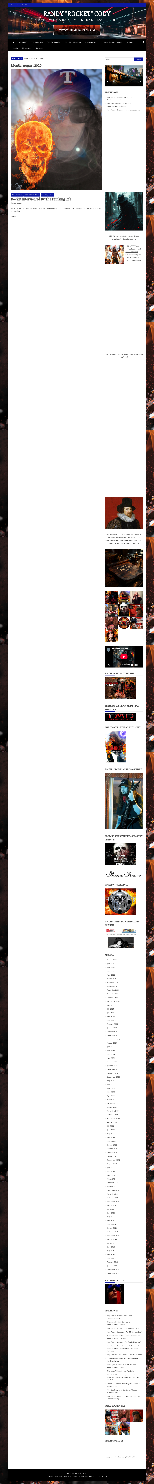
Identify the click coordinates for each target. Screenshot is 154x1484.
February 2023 (112, 1103)
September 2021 (113, 1160)
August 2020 (112, 1205)
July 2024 (110, 1047)
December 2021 (113, 1149)
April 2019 (111, 1254)
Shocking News (47, 195)
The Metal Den (37, 42)
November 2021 (113, 1152)
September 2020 (113, 1202)
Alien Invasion (17, 195)
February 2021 (112, 1183)
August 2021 (112, 1164)
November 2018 (113, 1273)
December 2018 (113, 1269)
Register (129, 42)
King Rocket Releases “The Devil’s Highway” (124, 1342)
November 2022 (113, 1111)
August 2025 (112, 1005)
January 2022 (112, 1145)
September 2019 (113, 1235)
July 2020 (110, 1209)
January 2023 (112, 1107)
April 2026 (111, 975)
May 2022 (111, 1134)
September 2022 (113, 1118)
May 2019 (111, 1251)
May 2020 (111, 1217)
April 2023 (111, 1096)
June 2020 (111, 1213)
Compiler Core (90, 42)
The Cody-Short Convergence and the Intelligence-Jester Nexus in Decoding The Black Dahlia (123, 1377)
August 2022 (112, 1122)
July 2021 (110, 1168)
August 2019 (112, 1239)
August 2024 (112, 1043)
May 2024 (111, 1054)
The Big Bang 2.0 (53, 42)
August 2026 (112, 960)
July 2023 (110, 1084)
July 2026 (110, 964)
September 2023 (113, 1077)
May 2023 (111, 1092)
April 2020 (111, 1220)
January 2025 (112, 1028)
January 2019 (112, 1266)
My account (26, 48)
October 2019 (112, 1232)
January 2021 (112, 1186)
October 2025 (112, 998)
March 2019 (111, 1258)
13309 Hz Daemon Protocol (111, 42)
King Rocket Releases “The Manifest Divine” (123, 110)
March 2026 (111, 979)
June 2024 (111, 1050)
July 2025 (110, 1009)
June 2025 (111, 1013)
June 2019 (111, 1247)
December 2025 (113, 990)
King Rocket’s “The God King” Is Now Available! (124, 1355)
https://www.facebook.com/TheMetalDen (121, 1457)
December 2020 (113, 1190)
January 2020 (112, 1228)
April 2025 (111, 1016)
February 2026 (112, 982)
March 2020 (111, 1224)
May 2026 (111, 971)
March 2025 (111, 1020)
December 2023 (113, 1069)
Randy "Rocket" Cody (77, 14)
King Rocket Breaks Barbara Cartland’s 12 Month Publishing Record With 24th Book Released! (123, 1348)
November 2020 (113, 1194)
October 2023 (112, 1073)
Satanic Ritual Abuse (32, 195)
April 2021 (111, 1175)
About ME (23, 42)
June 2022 (111, 1130)
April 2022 (111, 1137)
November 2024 (113, 1035)
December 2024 (113, 1032)
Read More (13, 217)
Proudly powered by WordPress (59, 1476)
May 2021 (111, 1171)
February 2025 (112, 1024)
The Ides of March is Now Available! (120, 1371)
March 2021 (111, 1179)
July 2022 (110, 1126)
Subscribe (39, 48)
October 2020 (112, 1198)
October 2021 (112, 1156)
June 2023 (111, 1088)
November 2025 (113, 994)
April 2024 (111, 1058)
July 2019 (110, 1243)
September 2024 (113, 1039)
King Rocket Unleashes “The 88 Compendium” (124, 1332)
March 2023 (111, 1100)
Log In (15, 48)
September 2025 (113, 1001)
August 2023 (112, 1081)
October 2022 (112, 1115)
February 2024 (112, 1062)
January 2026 (112, 986)
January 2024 (112, 1066)
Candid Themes (101, 1476)
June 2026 (111, 967)
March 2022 (111, 1141)
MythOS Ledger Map (73, 42)
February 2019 (112, 1262)
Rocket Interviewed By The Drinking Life (41, 199)
